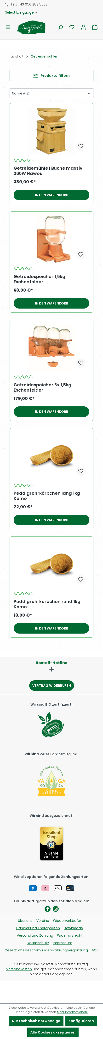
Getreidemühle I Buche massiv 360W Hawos (48, 171)
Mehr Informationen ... (72, 1012)
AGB (95, 950)
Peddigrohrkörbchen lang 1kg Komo (47, 496)
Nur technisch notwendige (36, 1020)
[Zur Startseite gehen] (28, 27)
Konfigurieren (81, 1020)
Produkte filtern (55, 75)
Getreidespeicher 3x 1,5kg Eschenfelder (42, 387)
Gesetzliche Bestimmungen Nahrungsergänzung (46, 950)
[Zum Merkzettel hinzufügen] (81, 146)
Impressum (62, 942)
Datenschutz (38, 942)
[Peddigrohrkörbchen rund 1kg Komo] (51, 564)
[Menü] (8, 27)
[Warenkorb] (95, 27)
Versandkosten (19, 969)
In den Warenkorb (51, 195)
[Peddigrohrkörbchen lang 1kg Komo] (51, 456)
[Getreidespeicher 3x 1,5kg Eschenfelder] (51, 348)
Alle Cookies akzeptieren (52, 1032)
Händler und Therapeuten (38, 928)
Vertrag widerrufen (51, 685)
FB (48, 909)
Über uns (25, 920)
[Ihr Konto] (83, 27)
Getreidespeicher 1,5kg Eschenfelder (39, 279)
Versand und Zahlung (35, 935)
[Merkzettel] (72, 27)
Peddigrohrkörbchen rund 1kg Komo (47, 604)
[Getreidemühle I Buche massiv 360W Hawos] (51, 131)
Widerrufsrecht (70, 935)
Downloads (73, 928)
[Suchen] (60, 27)
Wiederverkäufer (67, 920)
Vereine (42, 920)
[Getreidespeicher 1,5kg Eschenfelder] (51, 239)
